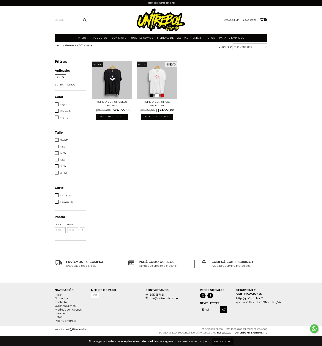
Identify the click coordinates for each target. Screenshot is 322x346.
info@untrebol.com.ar (164, 298)
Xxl (58, 77)
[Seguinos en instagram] (203, 295)
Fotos (210, 37)
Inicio (82, 37)
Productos (99, 37)
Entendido (223, 341)
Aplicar (82, 230)
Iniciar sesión (249, 20)
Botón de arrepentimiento (251, 333)
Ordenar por (225, 46)
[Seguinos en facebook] (210, 295)
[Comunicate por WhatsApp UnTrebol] (314, 328)
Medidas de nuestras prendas (179, 37)
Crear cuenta (231, 20)
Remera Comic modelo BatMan (112, 103)
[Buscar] (84, 20)
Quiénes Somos (142, 37)
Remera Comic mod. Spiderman (157, 103)
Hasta (70, 224)
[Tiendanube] (71, 330)
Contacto (119, 37)
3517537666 (157, 294)
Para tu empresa (231, 37)
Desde (58, 224)
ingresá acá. (224, 333)
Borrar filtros (65, 84)
